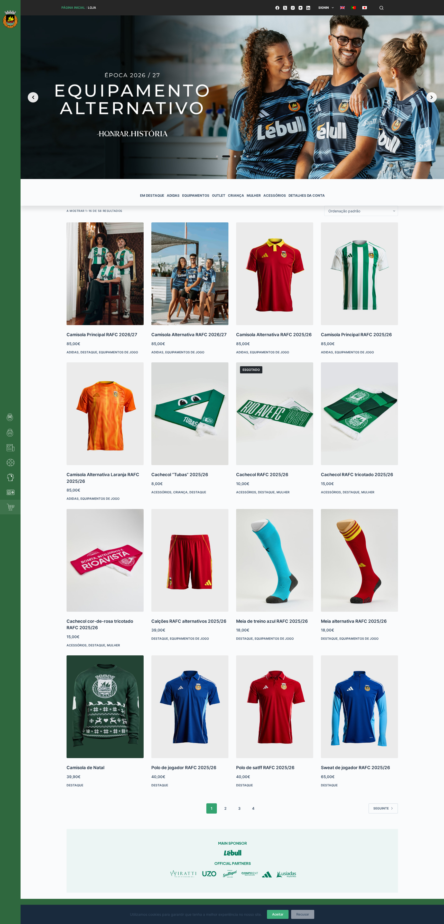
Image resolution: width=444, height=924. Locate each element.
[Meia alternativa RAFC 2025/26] (359, 560)
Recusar (302, 914)
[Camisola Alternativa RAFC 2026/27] (189, 273)
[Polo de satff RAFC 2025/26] (274, 706)
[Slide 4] (241, 156)
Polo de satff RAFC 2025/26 (265, 767)
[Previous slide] (33, 97)
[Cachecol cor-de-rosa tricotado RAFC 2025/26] (105, 560)
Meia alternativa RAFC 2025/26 (354, 621)
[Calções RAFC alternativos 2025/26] (189, 560)
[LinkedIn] (308, 8)
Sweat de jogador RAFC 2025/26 (355, 767)
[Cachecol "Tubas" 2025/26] (189, 413)
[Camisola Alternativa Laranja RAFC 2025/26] (105, 413)
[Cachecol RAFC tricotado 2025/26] (359, 413)
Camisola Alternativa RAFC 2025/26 (274, 334)
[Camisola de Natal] (105, 706)
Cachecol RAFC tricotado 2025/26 (357, 474)
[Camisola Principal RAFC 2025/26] (359, 273)
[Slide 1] (217, 156)
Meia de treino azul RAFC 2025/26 (272, 621)
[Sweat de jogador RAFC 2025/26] (359, 706)
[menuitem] (342, 7)
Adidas (73, 352)
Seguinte (381, 808)
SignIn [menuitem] (323, 8)
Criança (180, 492)
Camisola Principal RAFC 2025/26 (356, 334)
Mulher (283, 492)
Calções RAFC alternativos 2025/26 (188, 621)
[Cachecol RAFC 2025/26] (274, 413)
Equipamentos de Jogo (118, 352)
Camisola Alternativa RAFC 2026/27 (189, 334)
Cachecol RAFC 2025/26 (262, 474)
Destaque (88, 352)
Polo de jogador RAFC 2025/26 (183, 767)
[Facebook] (277, 8)
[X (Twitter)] (285, 8)
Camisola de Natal (85, 767)
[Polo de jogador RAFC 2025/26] (189, 706)
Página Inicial (73, 8)
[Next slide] (431, 97)
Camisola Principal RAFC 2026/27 (102, 334)
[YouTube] (300, 8)
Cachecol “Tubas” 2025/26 (179, 474)
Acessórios (161, 492)
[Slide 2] (223, 156)
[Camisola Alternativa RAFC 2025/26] (274, 273)
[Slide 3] (232, 156)
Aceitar (277, 914)
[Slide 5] (247, 156)
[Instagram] (293, 8)
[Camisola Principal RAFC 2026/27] (105, 273)
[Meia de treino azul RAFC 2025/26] (274, 560)
